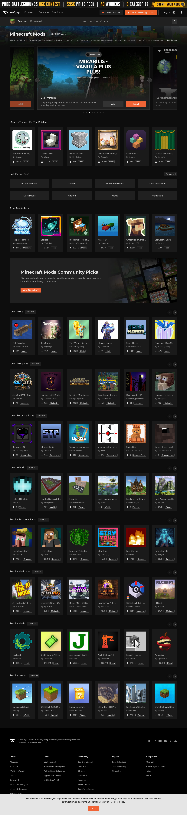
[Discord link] (165, 741)
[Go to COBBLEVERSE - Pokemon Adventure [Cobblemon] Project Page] (136, 596)
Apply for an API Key (52, 776)
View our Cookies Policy (113, 802)
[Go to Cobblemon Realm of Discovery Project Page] (107, 388)
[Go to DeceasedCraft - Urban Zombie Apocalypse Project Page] (50, 596)
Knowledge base (119, 762)
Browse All (36, 21)
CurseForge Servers (86, 789)
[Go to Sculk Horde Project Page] (136, 336)
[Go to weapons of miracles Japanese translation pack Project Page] (107, 440)
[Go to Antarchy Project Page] (107, 233)
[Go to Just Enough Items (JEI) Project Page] (79, 648)
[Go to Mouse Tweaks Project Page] (136, 648)
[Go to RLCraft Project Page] (164, 596)
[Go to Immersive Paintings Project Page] (107, 146)
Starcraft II (14, 780)
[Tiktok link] (154, 741)
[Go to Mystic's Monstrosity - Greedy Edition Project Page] (79, 388)
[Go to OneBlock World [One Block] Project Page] (164, 700)
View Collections (31, 290)
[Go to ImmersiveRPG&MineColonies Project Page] (50, 388)
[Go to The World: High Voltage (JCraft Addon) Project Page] (79, 336)
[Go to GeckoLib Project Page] (22, 648)
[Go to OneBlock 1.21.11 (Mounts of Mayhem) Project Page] (50, 700)
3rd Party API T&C (51, 780)
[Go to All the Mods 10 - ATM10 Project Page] (22, 596)
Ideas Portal (83, 767)
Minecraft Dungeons (18, 789)
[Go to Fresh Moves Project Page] (50, 544)
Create (42, 12)
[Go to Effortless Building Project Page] (22, 146)
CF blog (81, 771)
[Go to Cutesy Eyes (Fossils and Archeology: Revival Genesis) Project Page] (164, 440)
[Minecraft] (12, 21)
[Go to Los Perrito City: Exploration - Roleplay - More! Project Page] (136, 700)
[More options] (181, 12)
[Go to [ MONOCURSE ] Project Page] (22, 492)
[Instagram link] (149, 741)
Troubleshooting (119, 767)
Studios (56, 12)
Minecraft (14, 767)
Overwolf (150, 762)
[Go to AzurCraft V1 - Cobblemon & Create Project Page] (22, 388)
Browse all (171, 174)
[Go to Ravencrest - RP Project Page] (136, 388)
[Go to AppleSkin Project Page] (164, 648)
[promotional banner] (93, 4)
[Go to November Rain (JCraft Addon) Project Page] (164, 336)
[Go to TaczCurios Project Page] (50, 336)
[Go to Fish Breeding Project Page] (22, 336)
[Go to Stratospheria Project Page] (50, 440)
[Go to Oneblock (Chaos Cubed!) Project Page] (22, 700)
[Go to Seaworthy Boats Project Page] (164, 233)
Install (136, 104)
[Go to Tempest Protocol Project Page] (22, 233)
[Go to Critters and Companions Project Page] (136, 233)
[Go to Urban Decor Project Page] (50, 146)
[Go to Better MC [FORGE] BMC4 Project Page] (79, 596)
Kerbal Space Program (19, 785)
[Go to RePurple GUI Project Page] (22, 440)
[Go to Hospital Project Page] (79, 492)
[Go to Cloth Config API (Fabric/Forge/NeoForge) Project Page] (50, 648)
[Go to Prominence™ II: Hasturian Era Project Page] (107, 596)
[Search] (174, 21)
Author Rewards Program (54, 771)
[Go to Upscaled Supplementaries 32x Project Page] (79, 440)
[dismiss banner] (182, 4)
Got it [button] (93, 809)
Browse (28, 12)
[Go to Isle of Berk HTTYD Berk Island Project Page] (107, 700)
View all (30, 311)
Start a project (50, 762)
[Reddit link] (175, 741)
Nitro (148, 776)
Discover (23, 21)
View (113, 104)
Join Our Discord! (85, 762)
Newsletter (82, 776)
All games (14, 762)
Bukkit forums (84, 785)
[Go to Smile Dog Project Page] (136, 440)
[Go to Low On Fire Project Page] (136, 544)
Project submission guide (54, 767)
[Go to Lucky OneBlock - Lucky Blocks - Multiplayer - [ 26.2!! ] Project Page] (79, 700)
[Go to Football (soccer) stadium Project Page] (50, 492)
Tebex (148, 771)
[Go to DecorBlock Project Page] (136, 146)
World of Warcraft (17, 771)
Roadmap (82, 780)
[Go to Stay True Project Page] (107, 544)
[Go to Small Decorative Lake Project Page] (107, 492)
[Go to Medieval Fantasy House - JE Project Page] (136, 492)
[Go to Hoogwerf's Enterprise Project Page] (164, 388)
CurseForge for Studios (156, 767)
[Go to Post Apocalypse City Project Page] (164, 492)
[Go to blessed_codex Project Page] (107, 336)
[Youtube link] (160, 741)
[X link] (170, 741)
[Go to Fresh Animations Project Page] (22, 544)
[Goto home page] (12, 12)
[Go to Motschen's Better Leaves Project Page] (79, 544)
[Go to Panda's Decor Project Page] (79, 146)
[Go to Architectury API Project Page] (107, 648)
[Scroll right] (175, 312)
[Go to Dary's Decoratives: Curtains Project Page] (164, 146)
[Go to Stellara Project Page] (50, 233)
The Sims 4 (14, 776)
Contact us (116, 771)
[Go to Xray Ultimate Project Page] (164, 544)
